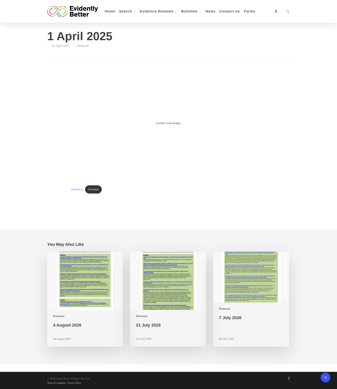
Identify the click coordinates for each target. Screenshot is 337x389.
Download (93, 189)
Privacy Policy (74, 383)
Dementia (83, 45)
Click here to (77, 189)
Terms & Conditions (56, 383)
